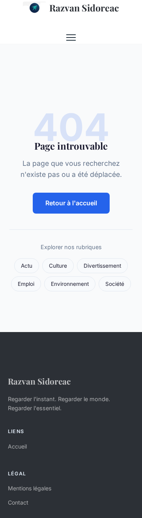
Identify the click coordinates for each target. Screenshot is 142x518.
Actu (26, 266)
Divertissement (102, 266)
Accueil (17, 446)
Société (114, 284)
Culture (58, 266)
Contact (18, 502)
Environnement (70, 284)
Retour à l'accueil (71, 203)
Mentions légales (29, 488)
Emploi (26, 284)
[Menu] (71, 37)
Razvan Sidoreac (84, 8)
